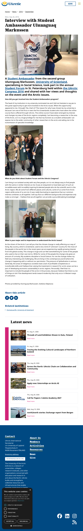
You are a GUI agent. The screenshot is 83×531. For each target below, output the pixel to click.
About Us (35, 437)
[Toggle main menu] (79, 4)
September (29, 12)
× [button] (30, 490)
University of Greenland (51, 82)
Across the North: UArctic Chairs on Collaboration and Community (51, 367)
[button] (17, 526)
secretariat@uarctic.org (15, 459)
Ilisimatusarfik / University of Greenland (20, 310)
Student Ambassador (21, 78)
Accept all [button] (10, 521)
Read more (31, 338)
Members (35, 441)
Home (7, 12)
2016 (21, 12)
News (14, 12)
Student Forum (14, 88)
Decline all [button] (24, 521)
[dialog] (17, 508)
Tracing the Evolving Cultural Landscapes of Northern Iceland (51, 350)
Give (70, 3)
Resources (36, 449)
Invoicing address (12, 454)
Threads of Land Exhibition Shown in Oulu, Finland (50, 335)
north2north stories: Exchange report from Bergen (50, 412)
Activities (37, 445)
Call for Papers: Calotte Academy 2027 (44, 398)
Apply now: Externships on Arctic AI (43, 383)
